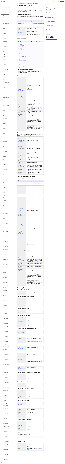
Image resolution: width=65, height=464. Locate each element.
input (31, 75)
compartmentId (20, 137)
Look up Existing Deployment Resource (51, 25)
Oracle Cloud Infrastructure (26, 3)
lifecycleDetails (20, 155)
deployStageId (20, 338)
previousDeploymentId (21, 111)
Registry (18, 3)
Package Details (48, 29)
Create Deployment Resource (50, 17)
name (19, 393)
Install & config (3, 10)
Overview (2, 9)
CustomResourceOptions (41, 23)
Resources (26, 17)
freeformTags (20, 106)
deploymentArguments (21, 228)
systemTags (19, 165)
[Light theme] (1, 462)
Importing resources (37, 439)
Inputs (47, 22)
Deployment (36, 3)
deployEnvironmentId (21, 354)
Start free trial (52, 39)
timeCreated (20, 169)
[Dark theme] (2, 462)
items (19, 347)
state (19, 162)
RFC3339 (28, 170)
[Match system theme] (4, 462)
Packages (21, 3)
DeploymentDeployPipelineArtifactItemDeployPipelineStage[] (21, 322)
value (19, 304)
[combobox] (5, 4)
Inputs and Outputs (39, 71)
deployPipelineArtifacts (21, 140)
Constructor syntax (49, 18)
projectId (19, 159)
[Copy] (43, 44)
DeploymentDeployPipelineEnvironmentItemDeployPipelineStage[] (21, 359)
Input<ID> (31, 183)
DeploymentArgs (32, 23)
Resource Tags (37, 108)
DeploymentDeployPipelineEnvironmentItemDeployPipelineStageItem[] (21, 369)
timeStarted (19, 428)
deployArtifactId (20, 317)
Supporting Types (48, 26)
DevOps (33, 3)
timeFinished (20, 425)
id (18, 152)
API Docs (31, 3)
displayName (20, 103)
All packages (3, 6)
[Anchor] (32, 5)
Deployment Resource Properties (50, 21)
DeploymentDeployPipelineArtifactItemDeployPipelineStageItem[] (21, 332)
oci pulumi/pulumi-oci (29, 444)
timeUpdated (20, 172)
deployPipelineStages (21, 320)
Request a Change (48, 34)
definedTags (20, 83)
